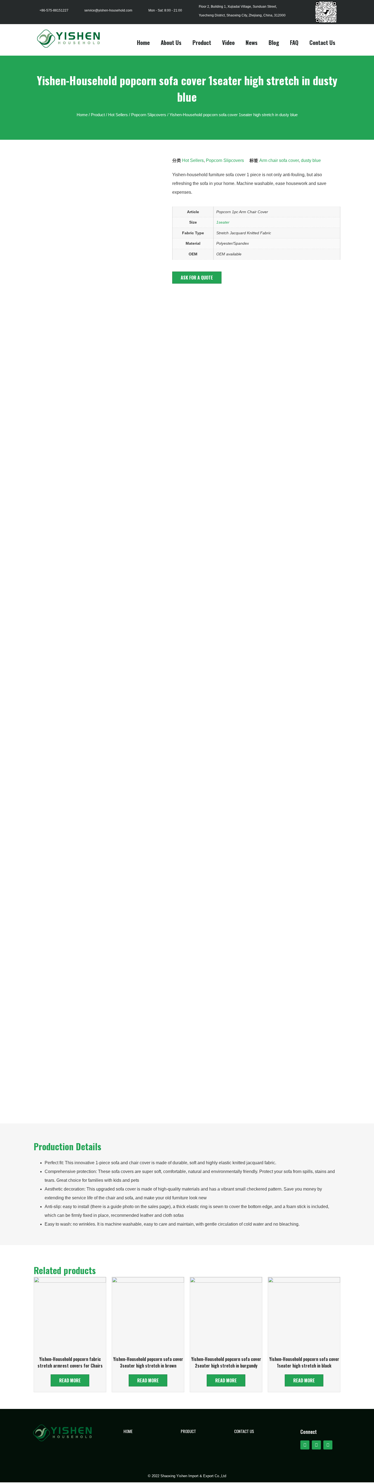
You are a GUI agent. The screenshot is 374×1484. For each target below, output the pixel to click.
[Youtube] (316, 1444)
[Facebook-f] (304, 1444)
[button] (196, 278)
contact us (244, 1431)
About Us (171, 42)
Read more (70, 1380)
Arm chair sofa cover (279, 160)
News (252, 42)
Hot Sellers (118, 115)
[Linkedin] (327, 1444)
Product (201, 42)
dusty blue (311, 160)
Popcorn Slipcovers (148, 115)
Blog (274, 42)
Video (228, 42)
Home (143, 42)
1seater (222, 222)
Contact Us (322, 42)
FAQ (294, 42)
